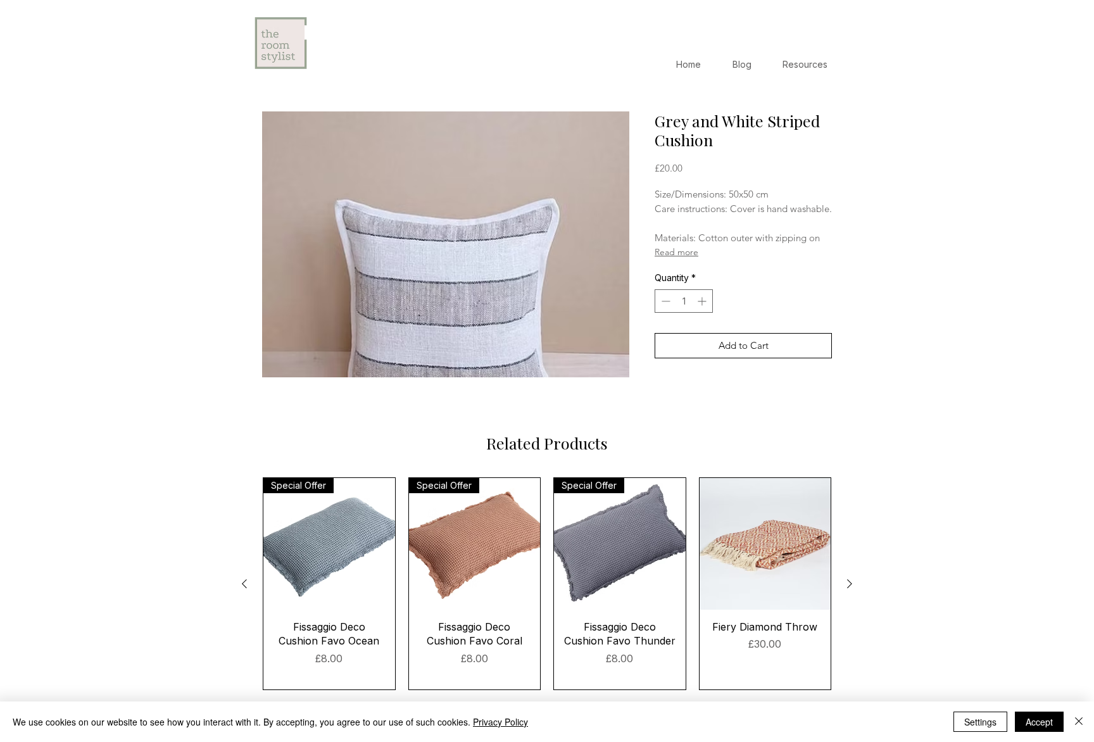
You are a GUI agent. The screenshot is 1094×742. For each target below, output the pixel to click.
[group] (547, 584)
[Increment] (703, 301)
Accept (1039, 721)
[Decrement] (664, 301)
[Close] (1078, 722)
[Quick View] (765, 544)
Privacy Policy (500, 721)
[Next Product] (849, 583)
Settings (980, 721)
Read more (676, 252)
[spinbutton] (683, 301)
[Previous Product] (244, 583)
